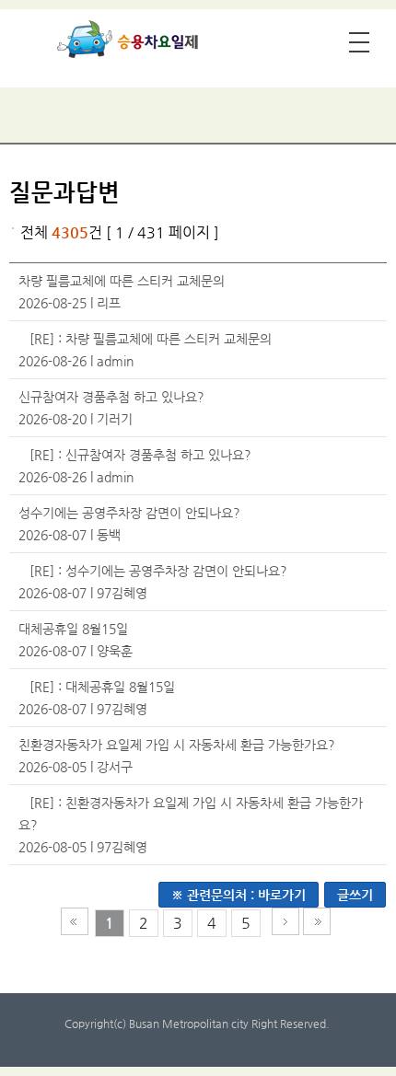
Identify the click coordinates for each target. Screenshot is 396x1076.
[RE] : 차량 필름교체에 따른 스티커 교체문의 (150, 338)
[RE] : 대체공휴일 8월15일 (102, 686)
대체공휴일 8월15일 (73, 628)
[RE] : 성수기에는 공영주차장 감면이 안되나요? (158, 570)
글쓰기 (355, 894)
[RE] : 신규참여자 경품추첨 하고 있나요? (140, 454)
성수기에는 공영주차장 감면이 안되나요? (129, 512)
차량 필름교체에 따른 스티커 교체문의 (121, 280)
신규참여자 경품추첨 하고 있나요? (111, 396)
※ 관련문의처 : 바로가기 (238, 894)
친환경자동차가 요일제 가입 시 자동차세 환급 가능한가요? (176, 744)
